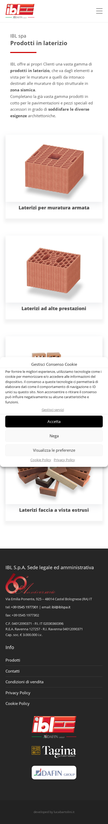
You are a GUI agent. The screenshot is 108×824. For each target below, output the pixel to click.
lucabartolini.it (64, 812)
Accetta (54, 421)
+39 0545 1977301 (24, 607)
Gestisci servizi (53, 409)
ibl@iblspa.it (61, 607)
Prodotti (13, 660)
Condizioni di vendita (25, 681)
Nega (54, 435)
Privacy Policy (64, 459)
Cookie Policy (40, 459)
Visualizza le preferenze (54, 450)
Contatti (13, 671)
